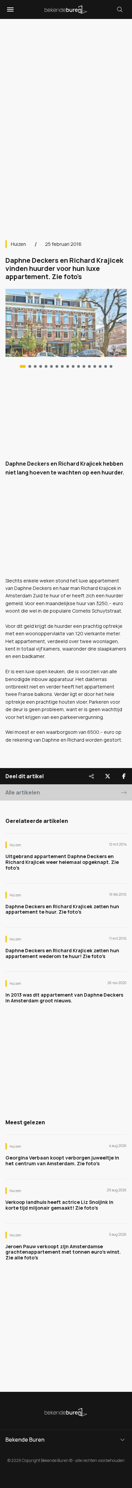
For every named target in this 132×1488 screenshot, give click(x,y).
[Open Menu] (9, 9)
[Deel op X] (108, 776)
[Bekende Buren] (66, 9)
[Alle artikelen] (111, 366)
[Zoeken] (120, 9)
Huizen (18, 244)
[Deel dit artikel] (91, 776)
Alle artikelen (22, 792)
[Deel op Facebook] (124, 776)
